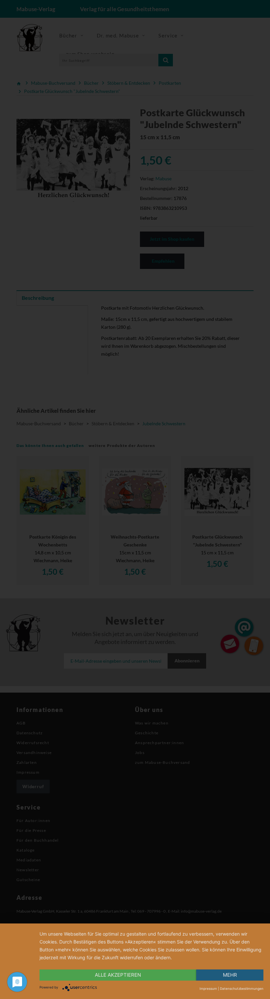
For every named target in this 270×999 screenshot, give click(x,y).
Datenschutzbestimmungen (241, 988)
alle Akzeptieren (118, 975)
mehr (230, 975)
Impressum (208, 988)
